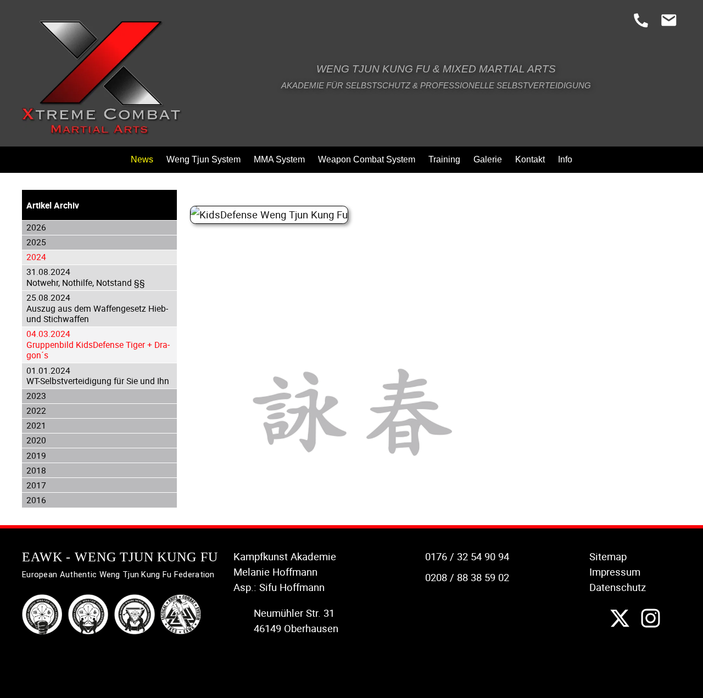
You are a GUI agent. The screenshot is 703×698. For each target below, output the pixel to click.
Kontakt (530, 159)
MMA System (279, 159)
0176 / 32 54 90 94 (467, 556)
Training (444, 159)
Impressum (614, 571)
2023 (36, 396)
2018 (36, 470)
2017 (36, 485)
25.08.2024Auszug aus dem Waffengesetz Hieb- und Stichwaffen (97, 308)
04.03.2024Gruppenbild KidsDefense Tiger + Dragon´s (98, 344)
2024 (36, 257)
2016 (36, 500)
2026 (36, 227)
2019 (36, 455)
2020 (36, 440)
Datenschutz (617, 587)
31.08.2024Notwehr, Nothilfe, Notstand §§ (85, 277)
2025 (36, 242)
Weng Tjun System (203, 159)
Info (565, 159)
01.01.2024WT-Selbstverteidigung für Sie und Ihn (97, 375)
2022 (36, 410)
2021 (36, 425)
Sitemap (608, 556)
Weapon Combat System (366, 159)
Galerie (487, 159)
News (142, 159)
